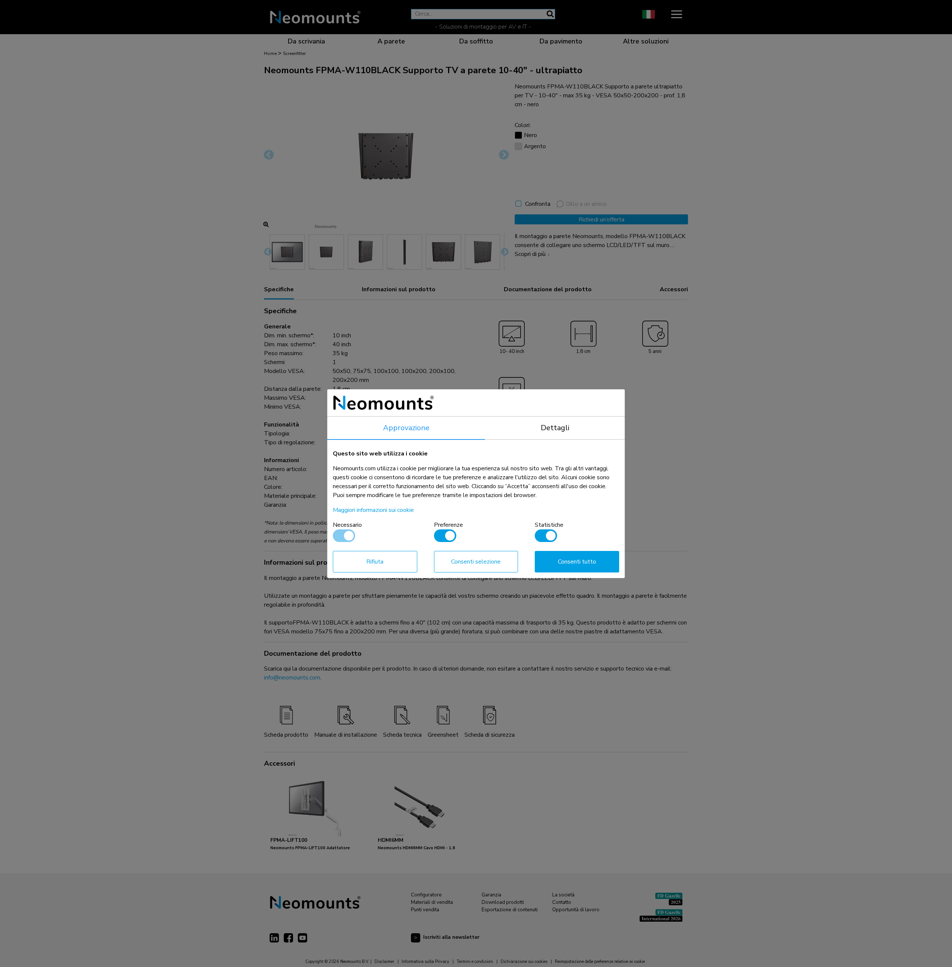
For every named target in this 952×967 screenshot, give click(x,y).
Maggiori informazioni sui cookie (373, 510)
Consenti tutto (577, 562)
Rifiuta (374, 562)
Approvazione (406, 428)
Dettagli (555, 428)
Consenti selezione (476, 562)
